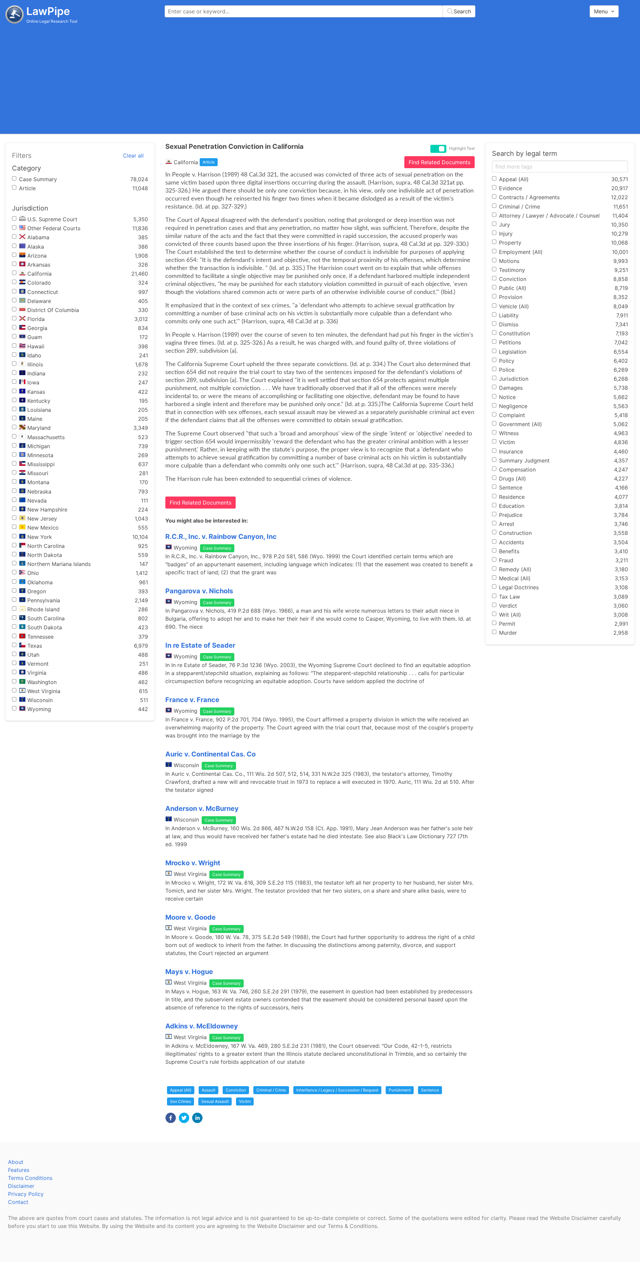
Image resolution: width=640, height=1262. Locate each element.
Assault (208, 1089)
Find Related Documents (439, 162)
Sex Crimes (180, 1101)
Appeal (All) (180, 1089)
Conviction (236, 1089)
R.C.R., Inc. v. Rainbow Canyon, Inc (221, 537)
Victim (245, 1101)
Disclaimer (21, 1186)
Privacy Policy (26, 1194)
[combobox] (320, 11)
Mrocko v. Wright (192, 863)
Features (18, 1170)
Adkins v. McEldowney (201, 1026)
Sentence (430, 1089)
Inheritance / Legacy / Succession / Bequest (337, 1089)
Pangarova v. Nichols (199, 591)
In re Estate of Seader (200, 645)
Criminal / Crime (271, 1089)
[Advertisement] (320, 78)
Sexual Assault (215, 1101)
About (15, 1162)
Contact (18, 1202)
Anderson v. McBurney (202, 809)
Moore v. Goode (190, 917)
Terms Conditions (30, 1178)
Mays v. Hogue (189, 972)
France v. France (192, 700)
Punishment (400, 1089)
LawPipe (48, 11)
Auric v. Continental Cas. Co (210, 754)
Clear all (133, 155)
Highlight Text (462, 148)
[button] (170, 1118)
